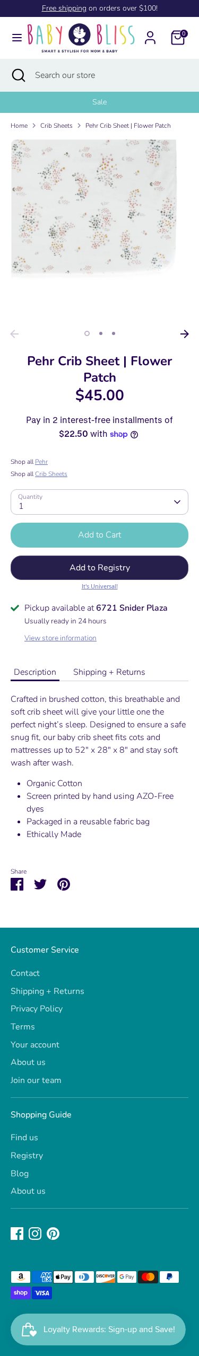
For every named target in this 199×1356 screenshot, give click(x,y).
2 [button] (100, 333)
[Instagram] (35, 1233)
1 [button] (87, 333)
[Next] (184, 334)
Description (35, 672)
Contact (25, 973)
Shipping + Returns (109, 672)
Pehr (41, 461)
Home (19, 125)
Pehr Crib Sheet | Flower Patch (128, 125)
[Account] (150, 33)
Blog (20, 1173)
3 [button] (113, 333)
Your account (35, 1045)
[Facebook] (17, 1233)
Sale (99, 102)
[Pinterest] (53, 1233)
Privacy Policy (37, 1009)
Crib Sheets (56, 125)
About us (28, 1062)
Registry (27, 1155)
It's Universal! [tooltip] (100, 586)
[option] (99, 102)
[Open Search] (17, 75)
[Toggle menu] (13, 37)
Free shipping (64, 8)
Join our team (36, 1080)
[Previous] (14, 334)
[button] (99, 568)
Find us (24, 1137)
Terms (23, 1027)
